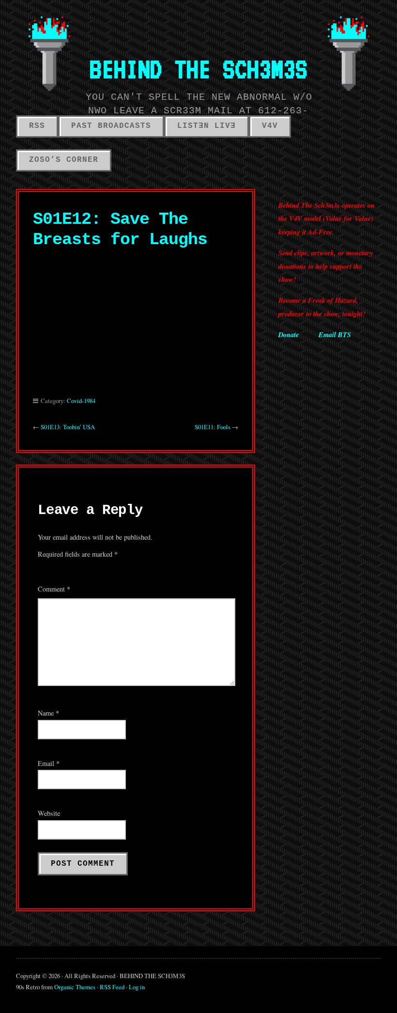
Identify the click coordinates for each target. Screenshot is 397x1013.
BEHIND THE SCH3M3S (198, 68)
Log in (137, 986)
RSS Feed (112, 986)
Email (49, 763)
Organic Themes (74, 986)
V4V (270, 126)
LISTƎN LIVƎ (206, 126)
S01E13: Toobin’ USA (68, 426)
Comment (54, 588)
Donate (288, 334)
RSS (37, 126)
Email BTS (335, 334)
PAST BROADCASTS (111, 126)
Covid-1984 (81, 400)
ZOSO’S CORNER (63, 160)
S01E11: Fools (212, 426)
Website (49, 813)
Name (48, 712)
